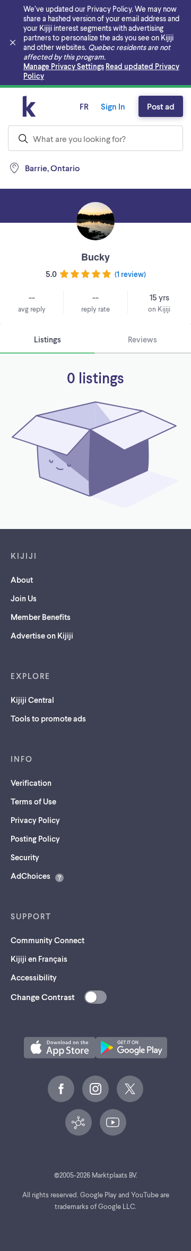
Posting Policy (35, 838)
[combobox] (95, 138)
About (22, 579)
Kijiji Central (32, 699)
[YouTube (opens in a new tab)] (113, 1122)
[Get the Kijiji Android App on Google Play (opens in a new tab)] (131, 1048)
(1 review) (130, 274)
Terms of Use (33, 801)
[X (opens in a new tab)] (130, 1089)
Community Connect (47, 940)
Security (25, 857)
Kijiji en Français (39, 958)
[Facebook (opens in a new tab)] (61, 1089)
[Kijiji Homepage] (29, 106)
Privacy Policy (35, 820)
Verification (31, 782)
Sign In (113, 106)
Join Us (24, 598)
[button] (60, 1048)
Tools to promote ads (48, 718)
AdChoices (30, 875)
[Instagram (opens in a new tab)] (95, 1089)
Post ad (161, 106)
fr (84, 106)
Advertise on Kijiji (42, 635)
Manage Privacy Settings (63, 66)
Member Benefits (41, 617)
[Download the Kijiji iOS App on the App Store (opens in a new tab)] (60, 1048)
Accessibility (34, 977)
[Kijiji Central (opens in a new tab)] (78, 1122)
